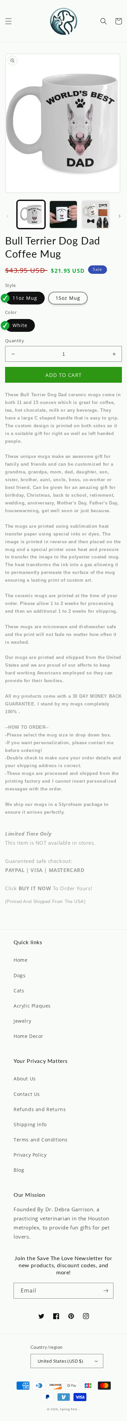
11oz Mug (25, 298)
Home (20, 960)
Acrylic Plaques (32, 1006)
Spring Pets (69, 1409)
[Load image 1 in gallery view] (31, 214)
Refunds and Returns (40, 1109)
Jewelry (22, 1021)
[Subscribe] (105, 1291)
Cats (19, 990)
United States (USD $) (60, 1361)
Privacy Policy (30, 1155)
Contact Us (27, 1094)
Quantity (14, 341)
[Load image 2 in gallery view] (63, 214)
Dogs (19, 975)
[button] (8, 21)
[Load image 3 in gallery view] (95, 214)
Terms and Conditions (41, 1139)
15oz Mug (68, 298)
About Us (25, 1078)
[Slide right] (119, 216)
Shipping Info (30, 1124)
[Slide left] (7, 216)
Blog (19, 1170)
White (20, 325)
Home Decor (28, 1036)
